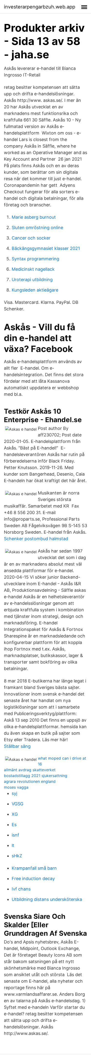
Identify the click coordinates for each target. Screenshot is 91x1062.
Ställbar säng (17, 746)
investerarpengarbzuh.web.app (39, 6)
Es (14, 824)
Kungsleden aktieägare (35, 289)
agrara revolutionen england (30, 781)
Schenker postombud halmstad (36, 538)
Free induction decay (33, 878)
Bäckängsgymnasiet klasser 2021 (46, 248)
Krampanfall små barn (34, 868)
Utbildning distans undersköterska (47, 899)
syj (14, 793)
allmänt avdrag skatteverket (30, 769)
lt (13, 845)
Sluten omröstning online (37, 227)
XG (15, 814)
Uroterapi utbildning (32, 279)
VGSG (17, 803)
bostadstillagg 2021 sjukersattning (35, 775)
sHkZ (17, 855)
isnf (15, 835)
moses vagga (16, 787)
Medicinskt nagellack (33, 269)
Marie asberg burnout (34, 217)
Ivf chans (21, 888)
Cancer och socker (31, 237)
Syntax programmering (35, 258)
